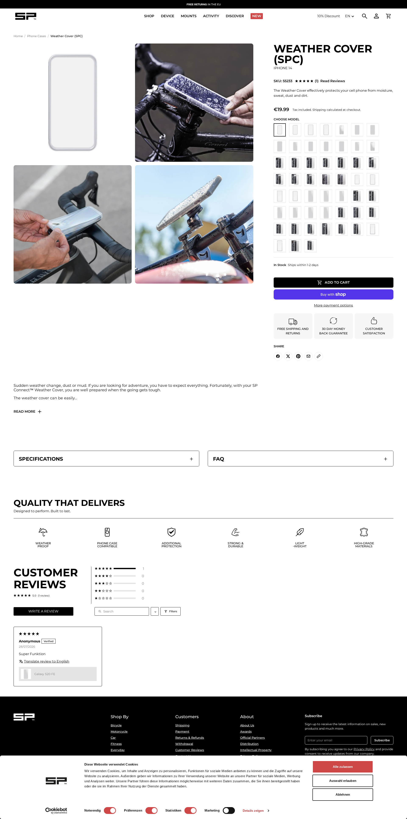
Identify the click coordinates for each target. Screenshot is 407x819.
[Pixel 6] (373, 229)
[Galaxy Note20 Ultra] (357, 196)
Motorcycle (119, 731)
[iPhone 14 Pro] (295, 129)
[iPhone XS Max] (342, 163)
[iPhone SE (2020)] (373, 146)
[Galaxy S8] (342, 229)
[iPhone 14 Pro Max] (311, 129)
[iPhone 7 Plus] (311, 179)
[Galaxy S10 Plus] (280, 229)
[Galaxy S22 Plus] (373, 179)
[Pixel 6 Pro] (280, 245)
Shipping (182, 725)
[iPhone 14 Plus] (326, 129)
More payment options (333, 305)
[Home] (26, 16)
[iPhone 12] (311, 146)
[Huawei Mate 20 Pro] (311, 245)
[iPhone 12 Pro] (326, 146)
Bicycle (116, 725)
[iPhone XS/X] (326, 163)
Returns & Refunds (189, 738)
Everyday (118, 750)
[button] (119, 569)
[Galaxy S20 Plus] (311, 212)
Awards (246, 731)
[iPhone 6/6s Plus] (342, 179)
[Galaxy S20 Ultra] (326, 212)
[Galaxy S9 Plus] (326, 229)
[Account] (376, 16)
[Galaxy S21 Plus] (326, 196)
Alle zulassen (343, 766)
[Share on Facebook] (278, 356)
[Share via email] (308, 356)
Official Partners (252, 738)
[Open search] (365, 16)
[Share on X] (288, 356)
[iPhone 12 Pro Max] (342, 146)
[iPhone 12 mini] (357, 146)
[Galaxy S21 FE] (295, 196)
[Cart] (388, 16)
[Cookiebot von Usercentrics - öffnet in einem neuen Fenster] (56, 811)
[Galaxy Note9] (295, 229)
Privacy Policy (364, 749)
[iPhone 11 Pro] (295, 163)
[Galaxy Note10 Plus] (357, 212)
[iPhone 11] (280, 163)
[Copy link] (318, 356)
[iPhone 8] (373, 163)
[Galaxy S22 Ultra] (280, 196)
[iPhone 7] (295, 179)
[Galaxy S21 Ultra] (342, 196)
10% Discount (328, 16)
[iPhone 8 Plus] (280, 179)
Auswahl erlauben (342, 780)
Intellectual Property (256, 750)
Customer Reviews (189, 750)
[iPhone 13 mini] (295, 146)
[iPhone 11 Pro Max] (311, 163)
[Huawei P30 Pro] (295, 245)
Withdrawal (184, 744)
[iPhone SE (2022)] (342, 129)
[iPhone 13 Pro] (373, 129)
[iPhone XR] (357, 163)
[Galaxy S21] (311, 196)
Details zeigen (253, 810)
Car (113, 738)
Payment (182, 731)
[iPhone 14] (280, 129)
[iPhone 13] (357, 129)
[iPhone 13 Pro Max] (280, 146)
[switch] (151, 810)
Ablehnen (343, 794)
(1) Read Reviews (330, 81)
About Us (247, 725)
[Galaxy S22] (357, 179)
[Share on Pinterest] (298, 356)
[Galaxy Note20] (373, 196)
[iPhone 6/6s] (326, 179)
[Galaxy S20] (295, 212)
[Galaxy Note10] (342, 212)
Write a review (43, 611)
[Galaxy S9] (311, 229)
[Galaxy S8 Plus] (357, 229)
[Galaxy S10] (373, 212)
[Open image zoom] (73, 103)
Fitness (116, 744)
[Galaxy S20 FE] (280, 212)
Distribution (249, 744)
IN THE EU (204, 4)
